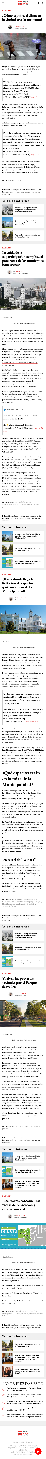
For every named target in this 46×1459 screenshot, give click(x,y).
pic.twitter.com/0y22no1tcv (21, 425)
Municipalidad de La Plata (20, 902)
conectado (24, 192)
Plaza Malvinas (7, 904)
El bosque (18, 899)
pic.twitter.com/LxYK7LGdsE (15, 94)
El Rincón (25, 1311)
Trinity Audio (24, 323)
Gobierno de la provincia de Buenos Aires (16, 504)
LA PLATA (35, 504)
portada (18, 180)
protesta (5, 1129)
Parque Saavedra (29, 1126)
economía (27, 502)
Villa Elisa (5, 1316)
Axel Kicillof (19, 502)
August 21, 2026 (32, 721)
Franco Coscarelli (20, 271)
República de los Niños (27, 904)
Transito (40, 1313)
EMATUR (26, 899)
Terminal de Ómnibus (9, 906)
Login (39, 189)
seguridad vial (32, 1313)
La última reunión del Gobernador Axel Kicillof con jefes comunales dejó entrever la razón (20, 362)
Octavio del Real (20, 26)
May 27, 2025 (36, 97)
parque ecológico (35, 902)
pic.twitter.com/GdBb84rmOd (16, 151)
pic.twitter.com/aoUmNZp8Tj (15, 718)
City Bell (18, 1311)
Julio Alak (33, 899)
